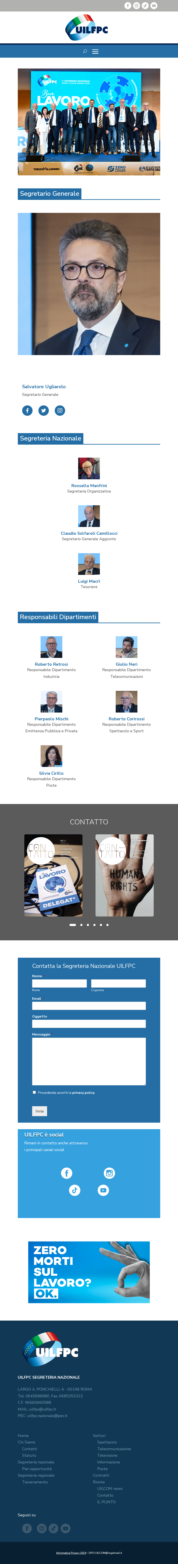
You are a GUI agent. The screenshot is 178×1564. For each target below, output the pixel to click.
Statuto (29, 1455)
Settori (99, 1435)
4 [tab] (94, 925)
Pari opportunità (37, 1468)
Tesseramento (35, 1482)
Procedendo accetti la (66, 1092)
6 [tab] (107, 925)
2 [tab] (81, 925)
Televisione (107, 1455)
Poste (102, 1468)
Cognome (97, 990)
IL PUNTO (106, 1502)
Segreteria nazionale (36, 1462)
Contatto (105, 1495)
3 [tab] (88, 925)
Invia (40, 1111)
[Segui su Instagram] (136, 5)
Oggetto (39, 1016)
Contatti (29, 1448)
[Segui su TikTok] (145, 5)
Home (23, 1435)
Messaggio (42, 1034)
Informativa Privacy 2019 (71, 1553)
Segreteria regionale (36, 1475)
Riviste (99, 1482)
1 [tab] (72, 925)
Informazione (108, 1462)
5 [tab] (101, 925)
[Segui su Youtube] (153, 5)
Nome (38, 976)
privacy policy (83, 1092)
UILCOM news (110, 1488)
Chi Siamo (26, 1442)
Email (38, 998)
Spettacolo (107, 1442)
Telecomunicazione (114, 1448)
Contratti (101, 1475)
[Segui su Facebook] (127, 5)
